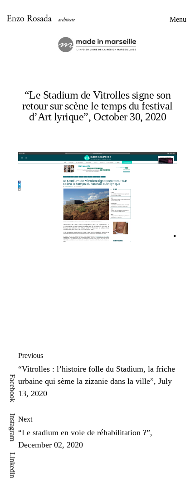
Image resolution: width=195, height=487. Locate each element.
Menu (178, 19)
